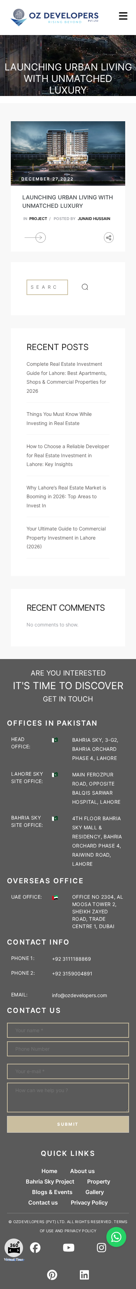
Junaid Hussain (94, 218)
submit (67, 1124)
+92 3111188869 (71, 959)
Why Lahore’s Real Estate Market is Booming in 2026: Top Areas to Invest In (66, 496)
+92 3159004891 (70, 973)
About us (82, 1170)
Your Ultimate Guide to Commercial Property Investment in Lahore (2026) (66, 537)
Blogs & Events (52, 1191)
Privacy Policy (89, 1202)
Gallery (94, 1191)
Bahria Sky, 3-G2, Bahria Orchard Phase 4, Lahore (95, 749)
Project (38, 218)
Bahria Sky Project (50, 1181)
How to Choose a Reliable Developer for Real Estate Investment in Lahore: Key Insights (68, 455)
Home (49, 1170)
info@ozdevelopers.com (79, 995)
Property (98, 1181)
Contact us (43, 1202)
